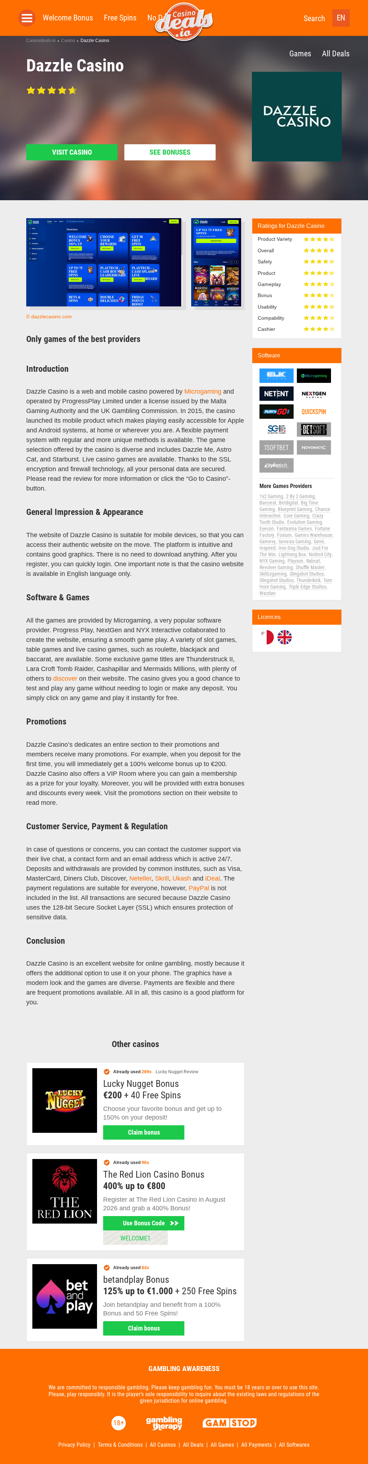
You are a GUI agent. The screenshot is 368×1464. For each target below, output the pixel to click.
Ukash (181, 878)
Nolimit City (320, 554)
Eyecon (266, 528)
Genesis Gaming (295, 541)
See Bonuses (170, 152)
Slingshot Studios (307, 574)
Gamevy (267, 541)
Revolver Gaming (276, 567)
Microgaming (202, 391)
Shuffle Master (310, 567)
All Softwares (294, 1445)
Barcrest (267, 503)
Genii (319, 541)
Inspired (267, 548)
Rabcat (313, 561)
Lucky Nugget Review (177, 1071)
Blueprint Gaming (295, 509)
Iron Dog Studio (294, 548)
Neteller (140, 878)
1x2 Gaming (271, 496)
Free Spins (120, 17)
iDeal (212, 878)
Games (300, 53)
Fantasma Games (294, 528)
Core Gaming (296, 515)
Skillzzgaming (273, 574)
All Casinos (163, 1445)
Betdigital (288, 503)
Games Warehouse (313, 535)
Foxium (284, 535)
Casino (68, 40)
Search (314, 18)
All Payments (256, 1445)
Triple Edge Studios (307, 587)
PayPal (199, 888)
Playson (295, 561)
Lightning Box (292, 554)
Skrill (162, 878)
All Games (222, 1445)
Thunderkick (308, 580)
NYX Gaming (272, 561)
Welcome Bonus (68, 17)
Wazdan (267, 593)
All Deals (336, 53)
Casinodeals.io (41, 40)
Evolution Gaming (304, 522)
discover (65, 678)
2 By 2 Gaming (300, 496)
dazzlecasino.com (51, 316)
